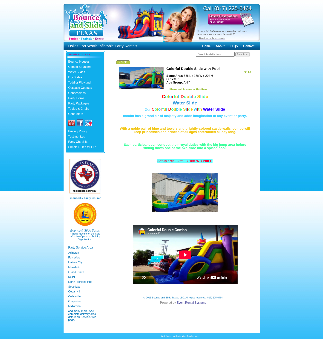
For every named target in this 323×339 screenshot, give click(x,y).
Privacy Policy (77, 131)
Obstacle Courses (80, 87)
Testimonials (76, 136)
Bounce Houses (79, 61)
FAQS (234, 46)
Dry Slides (75, 77)
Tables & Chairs (78, 108)
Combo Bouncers (79, 66)
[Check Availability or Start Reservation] (228, 27)
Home (206, 46)
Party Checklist (78, 141)
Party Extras (76, 98)
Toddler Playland (79, 82)
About (220, 46)
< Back (123, 62)
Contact (248, 46)
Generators (75, 113)
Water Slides (76, 72)
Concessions (77, 93)
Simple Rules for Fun (82, 147)
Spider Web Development (187, 336)
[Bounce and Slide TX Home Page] (86, 41)
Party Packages (78, 103)
